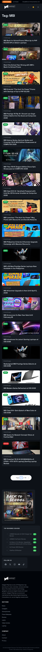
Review (4, 617)
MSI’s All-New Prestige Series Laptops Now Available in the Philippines (20, 267)
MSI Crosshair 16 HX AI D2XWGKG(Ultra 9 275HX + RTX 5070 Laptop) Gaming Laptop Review (20, 461)
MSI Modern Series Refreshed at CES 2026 (20, 388)
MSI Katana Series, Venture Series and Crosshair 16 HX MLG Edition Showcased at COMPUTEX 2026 (20, 142)
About (4, 635)
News (3, 606)
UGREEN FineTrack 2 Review (18, 539)
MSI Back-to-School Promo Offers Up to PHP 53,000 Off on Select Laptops (20, 42)
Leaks (4, 620)
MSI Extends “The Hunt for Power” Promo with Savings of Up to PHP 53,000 (19, 90)
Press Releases (6, 614)
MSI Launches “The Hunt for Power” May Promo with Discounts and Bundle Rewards (20, 219)
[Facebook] (6, 564)
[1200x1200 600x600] (18, 520)
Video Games (6, 623)
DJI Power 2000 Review (16, 547)
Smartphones (6, 611)
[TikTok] (23, 564)
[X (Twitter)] (10, 564)
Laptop (4, 626)
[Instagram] (15, 564)
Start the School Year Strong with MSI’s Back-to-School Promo (19, 66)
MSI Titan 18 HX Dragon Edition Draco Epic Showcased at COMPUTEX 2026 (20, 168)
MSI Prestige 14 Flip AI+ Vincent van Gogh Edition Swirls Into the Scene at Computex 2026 (20, 116)
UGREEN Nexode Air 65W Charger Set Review (21, 535)
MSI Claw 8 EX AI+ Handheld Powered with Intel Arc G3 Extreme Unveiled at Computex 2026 (20, 193)
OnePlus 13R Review (15, 550)
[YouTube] (19, 564)
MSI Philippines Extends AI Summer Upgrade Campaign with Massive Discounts (21, 243)
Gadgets (4, 609)
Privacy (4, 641)
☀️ (33, 7)
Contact (4, 638)
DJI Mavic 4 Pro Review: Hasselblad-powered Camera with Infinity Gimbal (20, 543)
